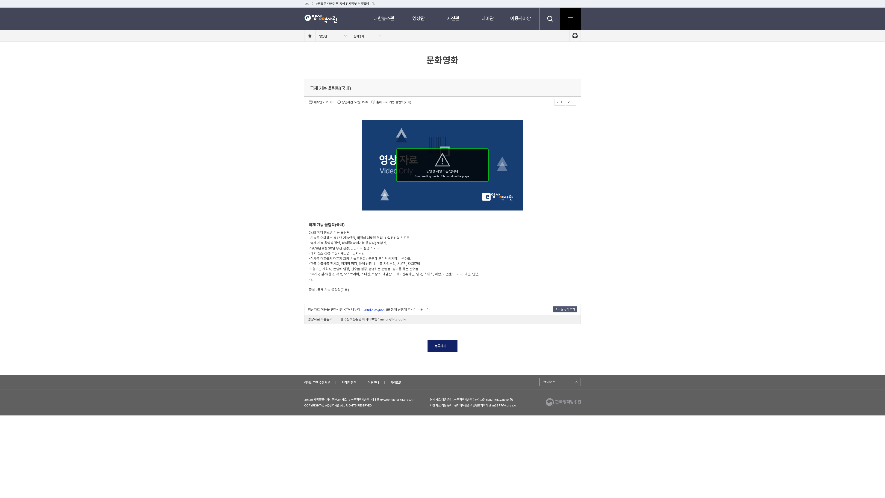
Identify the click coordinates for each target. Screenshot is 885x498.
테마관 (487, 18)
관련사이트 (548, 382)
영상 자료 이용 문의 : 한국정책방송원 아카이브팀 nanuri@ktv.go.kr (469, 399)
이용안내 (373, 382)
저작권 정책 (349, 382)
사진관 (453, 18)
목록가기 (440, 346)
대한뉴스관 (384, 18)
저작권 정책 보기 (565, 309)
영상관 (418, 18)
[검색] (549, 18)
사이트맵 (395, 382)
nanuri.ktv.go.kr (374, 310)
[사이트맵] (570, 18)
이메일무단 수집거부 (317, 382)
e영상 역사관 (320, 19)
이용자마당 (520, 18)
